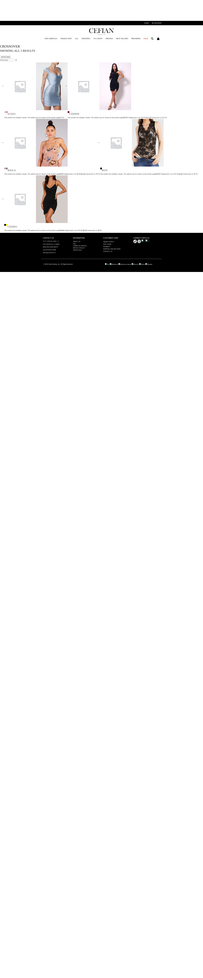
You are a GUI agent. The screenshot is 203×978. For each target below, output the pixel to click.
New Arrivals (51, 38)
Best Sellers (122, 38)
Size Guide (107, 244)
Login (146, 23)
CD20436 (74, 113)
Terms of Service (80, 246)
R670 (104, 170)
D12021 (12, 113)
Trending (86, 38)
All (76, 38)
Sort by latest (5, 57)
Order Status (108, 242)
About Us (76, 241)
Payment (106, 246)
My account (157, 23)
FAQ (74, 243)
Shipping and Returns (112, 249)
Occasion (98, 38)
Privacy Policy (79, 248)
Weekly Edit (66, 38)
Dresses (109, 38)
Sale (146, 38)
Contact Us (107, 251)
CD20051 (12, 226)
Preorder (135, 38)
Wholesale (77, 250)
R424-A (12, 170)
